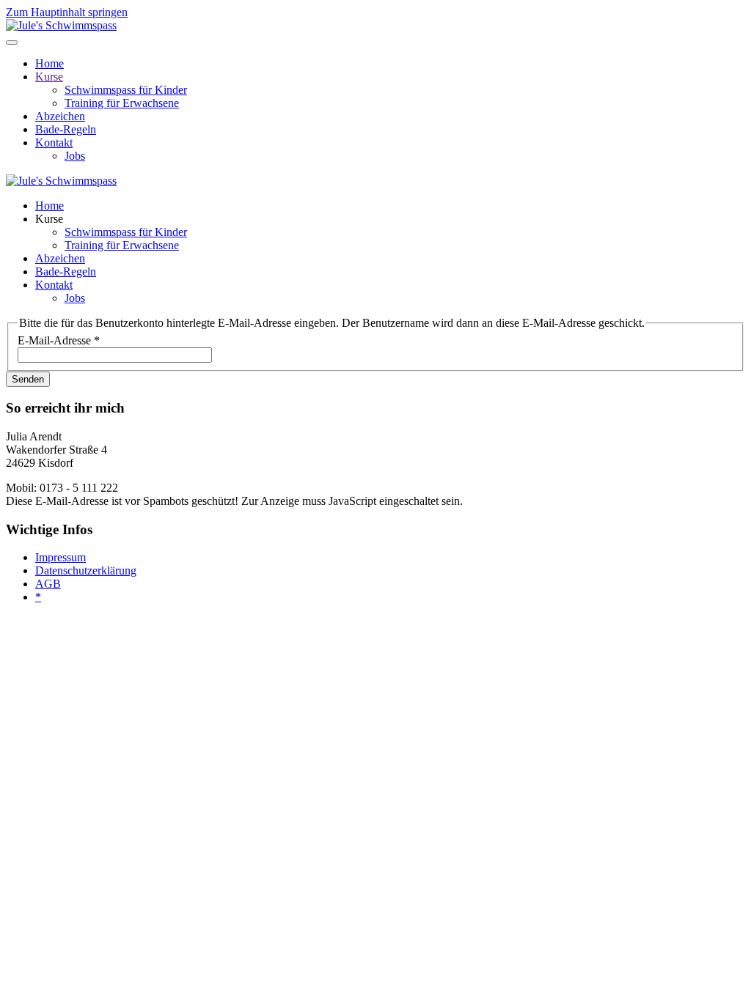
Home (49, 63)
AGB (48, 583)
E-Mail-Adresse (59, 340)
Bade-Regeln (65, 129)
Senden (28, 379)
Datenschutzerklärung (85, 570)
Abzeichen (60, 116)
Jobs (75, 155)
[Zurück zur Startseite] (61, 25)
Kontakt (54, 142)
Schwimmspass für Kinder (126, 90)
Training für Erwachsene (122, 103)
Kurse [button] (49, 219)
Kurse (49, 76)
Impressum (60, 557)
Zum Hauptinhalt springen (67, 12)
